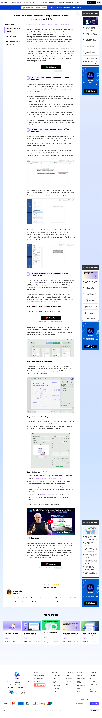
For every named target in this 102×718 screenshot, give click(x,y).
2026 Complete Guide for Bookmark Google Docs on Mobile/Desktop (91, 538)
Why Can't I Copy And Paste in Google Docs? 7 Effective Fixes (91, 300)
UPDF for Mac (55, 678)
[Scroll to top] (98, 714)
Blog (78, 691)
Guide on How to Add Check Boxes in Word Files (90, 52)
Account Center (94, 684)
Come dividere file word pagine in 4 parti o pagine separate (91, 562)
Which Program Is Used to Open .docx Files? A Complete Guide (91, 294)
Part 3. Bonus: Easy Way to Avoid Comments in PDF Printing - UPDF (13, 43)
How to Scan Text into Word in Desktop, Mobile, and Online (91, 574)
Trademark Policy (70, 710)
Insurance (68, 684)
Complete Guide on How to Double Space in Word (91, 57)
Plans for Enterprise (38, 678)
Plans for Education (38, 681)
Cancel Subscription (93, 690)
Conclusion (9, 48)
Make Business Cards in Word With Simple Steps (91, 62)
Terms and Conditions (37, 710)
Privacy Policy (28, 710)
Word (31, 24)
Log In (98, 2)
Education (68, 681)
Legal (67, 687)
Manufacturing (69, 690)
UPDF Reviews (81, 678)
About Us (79, 675)
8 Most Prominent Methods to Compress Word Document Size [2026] (90, 544)
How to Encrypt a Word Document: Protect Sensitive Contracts (90, 288)
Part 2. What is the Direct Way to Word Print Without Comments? (13, 36)
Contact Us (93, 687)
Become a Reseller (79, 682)
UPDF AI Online (55, 688)
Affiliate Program (81, 685)
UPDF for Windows (56, 675)
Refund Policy (62, 710)
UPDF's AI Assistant (47, 495)
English (95, 710)
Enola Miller (34, 19)
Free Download (91, 2)
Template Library (94, 681)
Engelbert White (10, 641)
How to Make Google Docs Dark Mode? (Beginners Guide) (90, 568)
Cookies (56, 710)
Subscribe (94, 703)
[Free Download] (91, 2)
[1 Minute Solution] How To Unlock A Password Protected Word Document (91, 46)
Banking (68, 675)
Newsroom (80, 688)
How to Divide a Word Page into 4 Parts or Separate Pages (90, 29)
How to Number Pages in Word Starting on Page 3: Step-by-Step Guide (91, 550)
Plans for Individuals (39, 675)
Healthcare (69, 678)
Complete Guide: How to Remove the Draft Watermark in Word (91, 556)
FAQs (91, 678)
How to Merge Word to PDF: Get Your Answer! (90, 317)
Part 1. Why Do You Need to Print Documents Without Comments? (13, 30)
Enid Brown (28, 641)
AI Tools (54, 691)
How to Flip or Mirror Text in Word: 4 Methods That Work (91, 306)
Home (27, 24)
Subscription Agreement (48, 710)
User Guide (93, 675)
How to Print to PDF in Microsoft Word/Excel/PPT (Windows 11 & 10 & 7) (90, 312)
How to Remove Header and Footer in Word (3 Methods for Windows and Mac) (91, 283)
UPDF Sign (54, 694)
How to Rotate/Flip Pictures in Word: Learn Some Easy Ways (90, 40)
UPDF (5, 2)
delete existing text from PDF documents (47, 478)
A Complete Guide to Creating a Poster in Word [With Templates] (91, 35)
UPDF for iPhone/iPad (55, 682)
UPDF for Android (56, 685)
